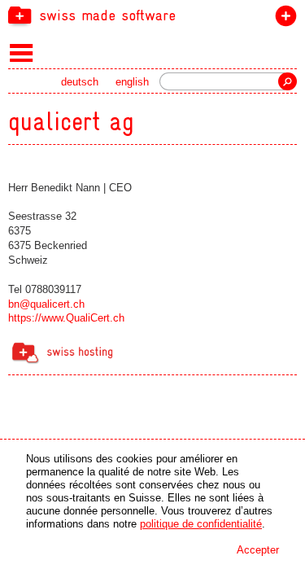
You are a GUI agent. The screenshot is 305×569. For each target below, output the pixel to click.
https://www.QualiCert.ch (66, 318)
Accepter (258, 550)
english (132, 82)
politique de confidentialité (201, 524)
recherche (287, 81)
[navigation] (152, 14)
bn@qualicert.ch (46, 304)
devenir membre (282, 19)
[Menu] (21, 52)
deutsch (79, 82)
